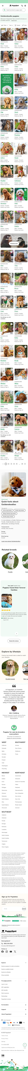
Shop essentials (5, 975)
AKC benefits (4, 990)
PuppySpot (4, 925)
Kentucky (4, 826)
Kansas (3, 784)
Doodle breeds (10, 679)
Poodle (10, 572)
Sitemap (3, 1041)
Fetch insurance (5, 993)
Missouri (4, 793)
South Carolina (5, 838)
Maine (16, 784)
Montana (4, 754)
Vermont (17, 808)
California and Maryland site (8, 1047)
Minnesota (4, 790)
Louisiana (4, 829)
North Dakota (5, 799)
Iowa (3, 781)
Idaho (3, 751)
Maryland (17, 787)
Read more (14, 20)
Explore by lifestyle (6, 972)
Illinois (3, 776)
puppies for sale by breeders (14, 738)
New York (17, 799)
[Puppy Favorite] (11, 30)
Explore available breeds (7, 969)
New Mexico (18, 748)
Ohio (3, 802)
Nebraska (4, 796)
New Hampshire (19, 793)
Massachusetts (19, 790)
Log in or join (4, 984)
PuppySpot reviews (6, 999)
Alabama (4, 815)
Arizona (17, 745)
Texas (16, 754)
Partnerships (4, 996)
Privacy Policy (4, 1038)
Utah (3, 763)
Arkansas (4, 818)
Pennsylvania (18, 802)
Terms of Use (4, 1035)
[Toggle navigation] (3, 6)
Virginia (3, 844)
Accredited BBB (5, 1044)
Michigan (4, 787)
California (4, 745)
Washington (5, 766)
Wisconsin (4, 808)
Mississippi (4, 832)
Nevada (4, 757)
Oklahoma (17, 751)
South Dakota (5, 805)
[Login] (25, 6)
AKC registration (5, 987)
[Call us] (22, 6)
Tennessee (4, 841)
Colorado (4, 748)
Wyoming (4, 768)
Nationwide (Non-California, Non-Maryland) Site (12, 1050)
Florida (3, 821)
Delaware (17, 779)
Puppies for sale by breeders (13, 925)
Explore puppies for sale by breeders (10, 966)
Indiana (3, 779)
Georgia (4, 823)
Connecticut (18, 776)
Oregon (3, 760)
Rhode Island (18, 805)
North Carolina (5, 835)
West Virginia (5, 847)
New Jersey (18, 796)
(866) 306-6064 (8, 943)
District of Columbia (20, 781)
